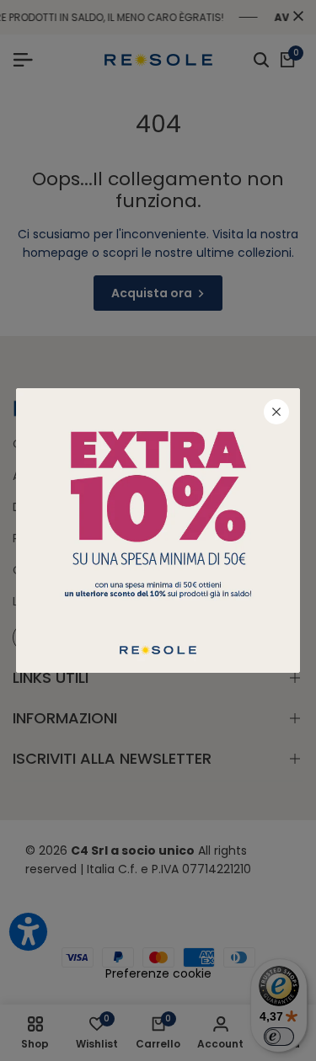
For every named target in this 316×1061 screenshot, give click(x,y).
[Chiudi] (276, 411)
